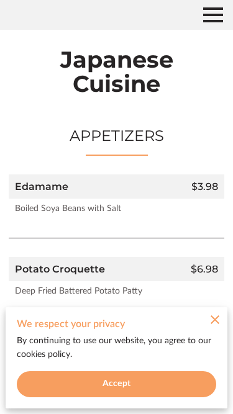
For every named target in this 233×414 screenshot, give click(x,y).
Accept (116, 383)
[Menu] (213, 15)
